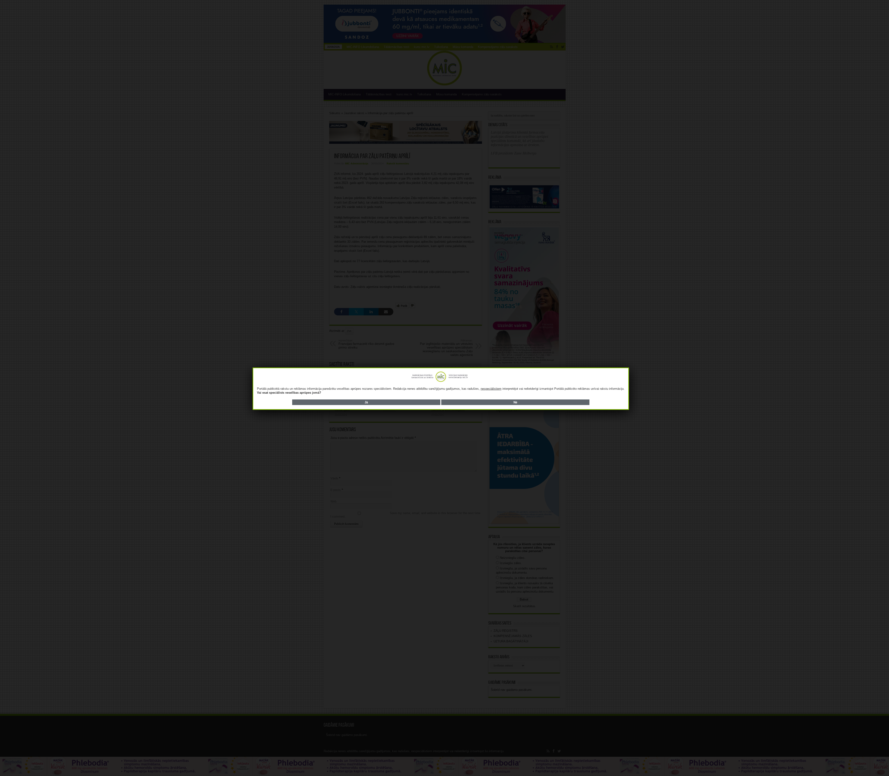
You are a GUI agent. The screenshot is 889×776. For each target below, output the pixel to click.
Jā (366, 402)
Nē (515, 402)
